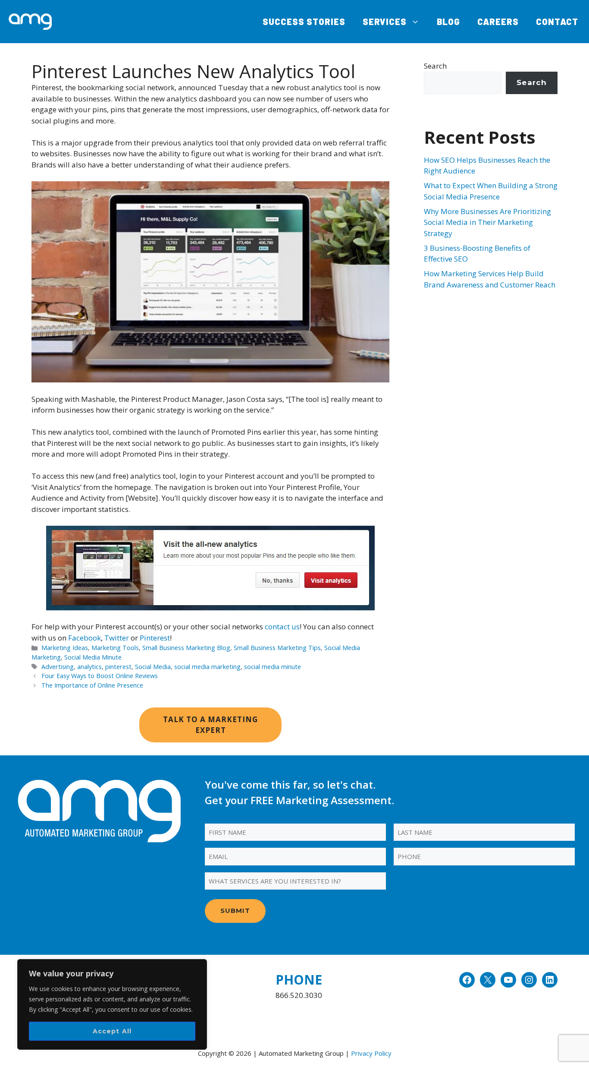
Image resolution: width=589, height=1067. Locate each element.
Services (385, 21)
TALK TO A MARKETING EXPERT (210, 725)
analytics (89, 667)
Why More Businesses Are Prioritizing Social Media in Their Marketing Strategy (487, 222)
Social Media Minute (93, 657)
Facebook (84, 638)
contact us (282, 626)
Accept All (112, 1031)
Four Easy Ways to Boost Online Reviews (99, 676)
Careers (498, 21)
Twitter (116, 638)
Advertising (57, 667)
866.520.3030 (299, 995)
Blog (448, 21)
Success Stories (304, 21)
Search (435, 66)
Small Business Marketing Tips (277, 648)
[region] (112, 1004)
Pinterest (155, 638)
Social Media (153, 667)
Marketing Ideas (64, 648)
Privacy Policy (371, 1053)
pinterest (118, 667)
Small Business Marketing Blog (186, 648)
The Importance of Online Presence (92, 685)
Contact (557, 21)
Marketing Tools (115, 648)
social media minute (272, 667)
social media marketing (207, 667)
